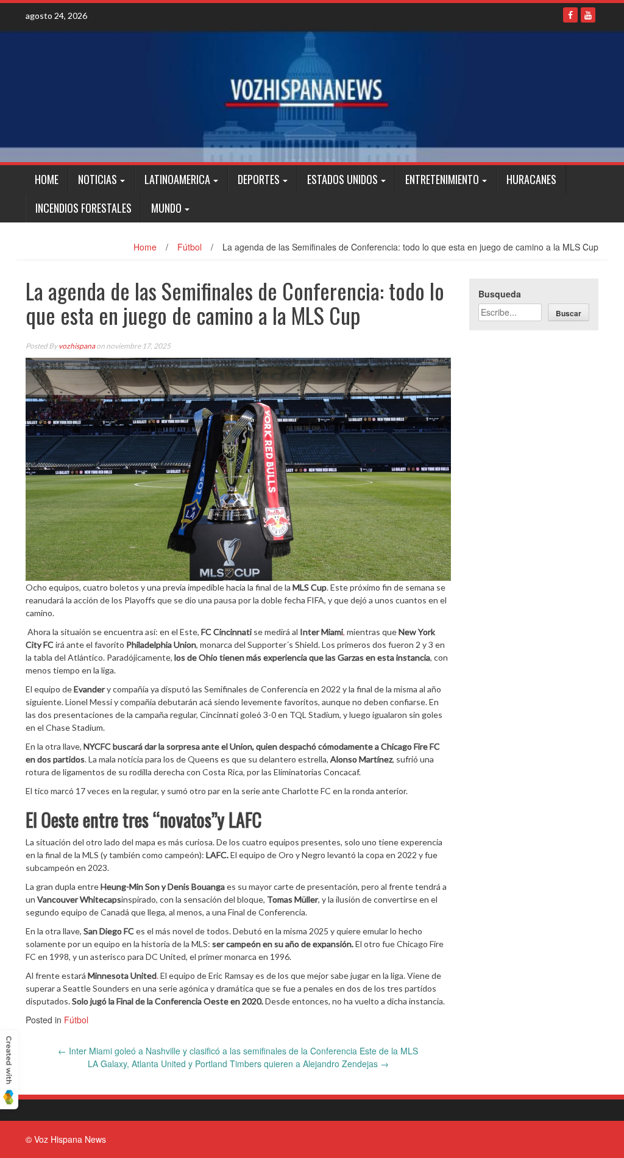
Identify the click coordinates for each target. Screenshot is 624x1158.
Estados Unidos (342, 179)
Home (46, 179)
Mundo (166, 208)
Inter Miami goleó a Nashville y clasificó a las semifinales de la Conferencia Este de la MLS (238, 1051)
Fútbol (189, 247)
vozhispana (76, 345)
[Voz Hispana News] (312, 95)
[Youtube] (588, 15)
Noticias (97, 179)
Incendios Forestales (83, 208)
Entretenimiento (442, 179)
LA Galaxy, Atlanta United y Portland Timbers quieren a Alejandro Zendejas (238, 1063)
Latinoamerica (177, 179)
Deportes (259, 179)
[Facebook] (570, 15)
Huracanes (531, 179)
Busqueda (499, 294)
